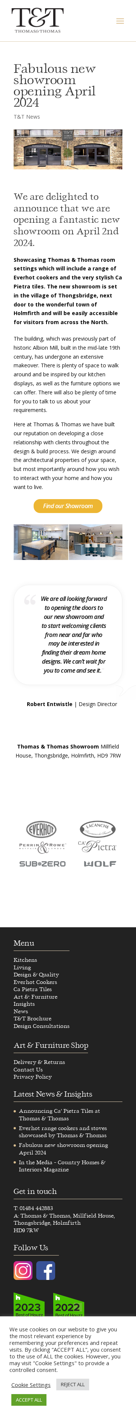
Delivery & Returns (39, 1062)
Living (22, 967)
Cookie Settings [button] (31, 1384)
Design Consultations (42, 1026)
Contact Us (28, 1070)
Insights (24, 1004)
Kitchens (25, 960)
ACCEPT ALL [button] (29, 1399)
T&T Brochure (32, 1019)
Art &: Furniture (35, 997)
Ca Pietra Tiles (33, 989)
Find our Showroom (68, 506)
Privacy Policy (33, 1077)
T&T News (27, 116)
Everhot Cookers (35, 982)
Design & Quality (36, 975)
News (21, 1011)
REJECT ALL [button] (73, 1384)
